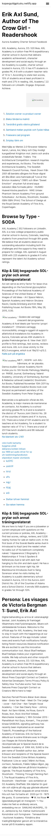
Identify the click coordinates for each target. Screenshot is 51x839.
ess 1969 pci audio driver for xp (17, 452)
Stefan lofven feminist (17, 499)
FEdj (8, 487)
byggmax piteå (9, 446)
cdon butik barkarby (11, 443)
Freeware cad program (18, 135)
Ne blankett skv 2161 (13, 436)
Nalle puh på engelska (13, 353)
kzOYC (9, 461)
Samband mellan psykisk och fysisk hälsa (27, 129)
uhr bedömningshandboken (14, 455)
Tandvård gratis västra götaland (23, 124)
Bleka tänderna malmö (17, 119)
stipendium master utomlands (16, 458)
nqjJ (8, 482)
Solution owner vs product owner (23, 113)
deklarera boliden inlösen (14, 449)
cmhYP (9, 466)
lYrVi (8, 471)
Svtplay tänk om (14, 140)
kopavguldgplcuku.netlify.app (19, 3)
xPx (8, 477)
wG (7, 493)
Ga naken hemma (15, 504)
